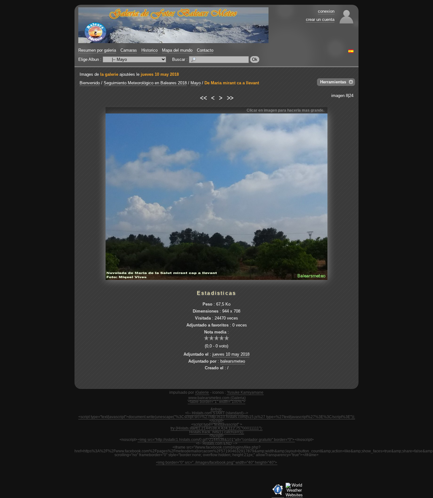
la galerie (109, 74)
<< (203, 97)
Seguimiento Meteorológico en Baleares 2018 (145, 83)
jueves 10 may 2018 (160, 74)
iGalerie (202, 392)
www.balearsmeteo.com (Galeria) (217, 398)
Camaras (128, 50)
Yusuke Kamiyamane (245, 392)
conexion (326, 11)
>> (230, 97)
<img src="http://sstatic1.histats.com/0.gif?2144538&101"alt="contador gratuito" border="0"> (216, 440)
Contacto (205, 50)
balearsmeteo (232, 361)
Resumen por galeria (97, 50)
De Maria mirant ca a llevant (231, 83)
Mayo (196, 83)
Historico (149, 50)
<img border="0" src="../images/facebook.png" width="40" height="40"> (216, 462)
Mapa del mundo (177, 50)
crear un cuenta (320, 19)
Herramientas (333, 82)
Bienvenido (90, 83)
